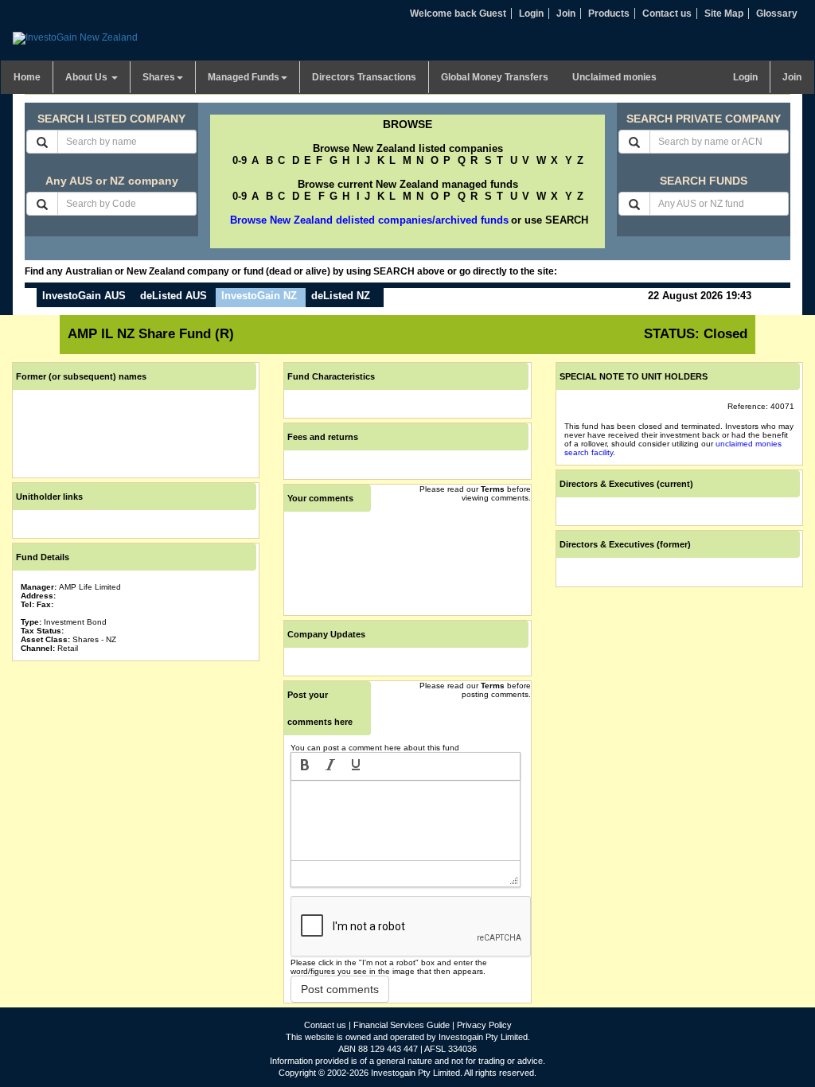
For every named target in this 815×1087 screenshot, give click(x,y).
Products (609, 13)
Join (565, 13)
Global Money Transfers (494, 77)
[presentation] (305, 766)
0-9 (239, 160)
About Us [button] (87, 77)
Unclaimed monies (614, 77)
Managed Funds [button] (243, 77)
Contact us (667, 13)
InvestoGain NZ (259, 296)
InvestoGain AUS (84, 296)
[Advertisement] (135, 764)
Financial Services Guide (401, 1025)
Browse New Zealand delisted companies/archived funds (369, 220)
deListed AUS (173, 296)
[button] (305, 766)
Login (531, 13)
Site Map (723, 13)
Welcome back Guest (458, 13)
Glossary (776, 13)
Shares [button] (158, 77)
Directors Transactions (364, 77)
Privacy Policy (484, 1025)
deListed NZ (340, 296)
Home (27, 77)
